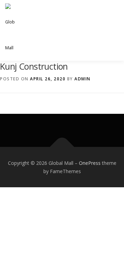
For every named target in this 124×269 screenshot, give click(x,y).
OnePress (90, 163)
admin (82, 79)
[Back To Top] (62, 146)
